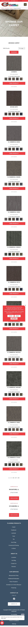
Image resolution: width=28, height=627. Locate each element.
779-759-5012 (13, 0)
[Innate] (17, 148)
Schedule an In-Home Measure (13, 584)
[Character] (9, 394)
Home (2, 8)
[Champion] (9, 184)
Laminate (13, 533)
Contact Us (13, 563)
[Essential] (9, 148)
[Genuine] (13, 78)
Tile (14, 539)
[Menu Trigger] (25, 4)
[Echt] (9, 78)
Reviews (14, 566)
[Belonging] (14, 133)
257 (16, 477)
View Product (14, 83)
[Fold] (13, 254)
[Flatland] (21, 113)
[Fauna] (17, 113)
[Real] (21, 78)
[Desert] (9, 113)
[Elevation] (13, 113)
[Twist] (21, 254)
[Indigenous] (13, 148)
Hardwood (13, 530)
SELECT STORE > (20, 0)
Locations (13, 557)
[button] (14, 604)
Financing (13, 587)
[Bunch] (9, 254)
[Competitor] (13, 184)
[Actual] (14, 63)
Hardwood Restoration (13, 578)
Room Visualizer (14, 581)
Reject (17, 315)
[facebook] (14, 599)
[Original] (21, 148)
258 (18, 477)
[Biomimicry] (14, 378)
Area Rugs (13, 542)
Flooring (7, 8)
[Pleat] (17, 254)
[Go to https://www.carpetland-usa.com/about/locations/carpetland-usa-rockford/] (14, 490)
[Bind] (14, 238)
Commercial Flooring (14, 545)
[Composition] (17, 394)
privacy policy (14, 311)
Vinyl (13, 536)
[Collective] (13, 394)
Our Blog (14, 560)
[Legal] (17, 78)
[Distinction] (21, 394)
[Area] (14, 98)
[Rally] (17, 184)
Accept (10, 315)
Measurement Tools (13, 575)
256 (13, 477)
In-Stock (14, 548)
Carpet (11, 8)
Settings (14, 318)
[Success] (21, 184)
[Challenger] (14, 168)
